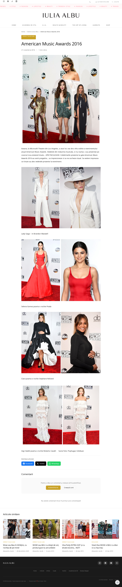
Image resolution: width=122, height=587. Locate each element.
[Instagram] (100, 563)
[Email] (117, 563)
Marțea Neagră (84, 571)
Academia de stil (29, 25)
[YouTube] (111, 563)
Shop (108, 25)
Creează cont (69, 488)
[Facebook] (105, 563)
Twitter (42, 464)
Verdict (64, 571)
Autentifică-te (53, 487)
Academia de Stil (73, 571)
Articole (42, 571)
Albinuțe (96, 25)
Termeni (111, 579)
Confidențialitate (103, 579)
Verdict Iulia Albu (33, 32)
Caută (54, 571)
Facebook (29, 464)
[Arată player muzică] (117, 582)
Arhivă (48, 571)
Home (14, 25)
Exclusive (95, 542)
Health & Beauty (59, 25)
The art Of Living (79, 25)
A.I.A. (44, 25)
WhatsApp (55, 464)
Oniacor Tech (43, 581)
